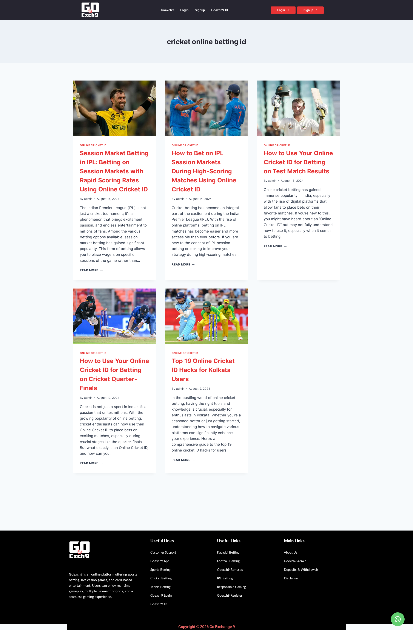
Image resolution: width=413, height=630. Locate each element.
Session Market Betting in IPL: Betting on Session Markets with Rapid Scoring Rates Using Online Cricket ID (114, 171)
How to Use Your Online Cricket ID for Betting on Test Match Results (298, 162)
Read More (91, 270)
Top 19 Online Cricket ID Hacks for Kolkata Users (203, 370)
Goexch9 (167, 10)
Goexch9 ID (219, 10)
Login (184, 10)
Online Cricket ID (93, 145)
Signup (200, 10)
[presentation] (114, 108)
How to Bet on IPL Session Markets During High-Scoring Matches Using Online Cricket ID (204, 171)
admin (88, 198)
